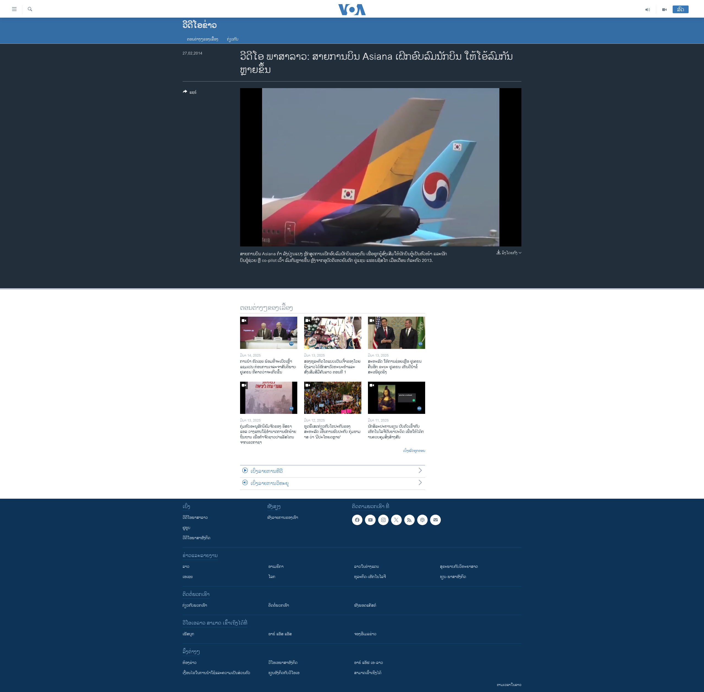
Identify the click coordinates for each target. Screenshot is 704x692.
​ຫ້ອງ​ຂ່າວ (190, 663)
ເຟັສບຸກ (188, 634)
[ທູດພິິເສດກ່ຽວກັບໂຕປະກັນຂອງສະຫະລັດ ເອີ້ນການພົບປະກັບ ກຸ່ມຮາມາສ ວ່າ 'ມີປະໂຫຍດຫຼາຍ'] (332, 398)
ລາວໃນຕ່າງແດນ (366, 566)
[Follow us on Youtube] (370, 520)
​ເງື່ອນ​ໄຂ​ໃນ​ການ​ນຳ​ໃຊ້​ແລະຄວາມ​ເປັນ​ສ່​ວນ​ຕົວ (216, 673)
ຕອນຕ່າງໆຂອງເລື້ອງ (202, 39)
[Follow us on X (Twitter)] (396, 520)
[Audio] (647, 10)
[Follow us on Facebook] (357, 520)
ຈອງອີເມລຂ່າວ (365, 634)
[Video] (664, 10)
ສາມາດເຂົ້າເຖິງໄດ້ (367, 673)
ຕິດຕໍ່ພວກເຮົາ (278, 605)
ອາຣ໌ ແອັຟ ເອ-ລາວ (368, 663)
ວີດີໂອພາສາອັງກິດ (196, 538)
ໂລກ (271, 577)
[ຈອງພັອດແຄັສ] (435, 520)
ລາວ (186, 566)
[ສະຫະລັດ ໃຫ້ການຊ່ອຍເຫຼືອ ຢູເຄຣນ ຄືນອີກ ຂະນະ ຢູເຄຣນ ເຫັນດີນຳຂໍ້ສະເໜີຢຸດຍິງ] (396, 333)
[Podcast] (422, 520)
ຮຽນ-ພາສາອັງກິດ (453, 577)
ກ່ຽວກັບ (232, 39)
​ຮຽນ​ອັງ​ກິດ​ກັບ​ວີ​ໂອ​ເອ (283, 673)
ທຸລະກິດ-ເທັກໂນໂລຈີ (370, 577)
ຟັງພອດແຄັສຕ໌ (365, 605)
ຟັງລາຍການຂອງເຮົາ (282, 517)
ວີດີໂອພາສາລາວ (195, 517)
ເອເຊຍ (188, 577)
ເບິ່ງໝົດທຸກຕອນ (414, 451)
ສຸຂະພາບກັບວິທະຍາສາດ (459, 566)
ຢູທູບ (186, 528)
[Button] (190, 93)
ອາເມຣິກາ (276, 566)
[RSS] (409, 520)
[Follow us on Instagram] (383, 520)
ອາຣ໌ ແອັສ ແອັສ (280, 634)
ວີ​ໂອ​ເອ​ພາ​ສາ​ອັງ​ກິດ (283, 663)
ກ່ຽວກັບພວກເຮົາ (195, 605)
